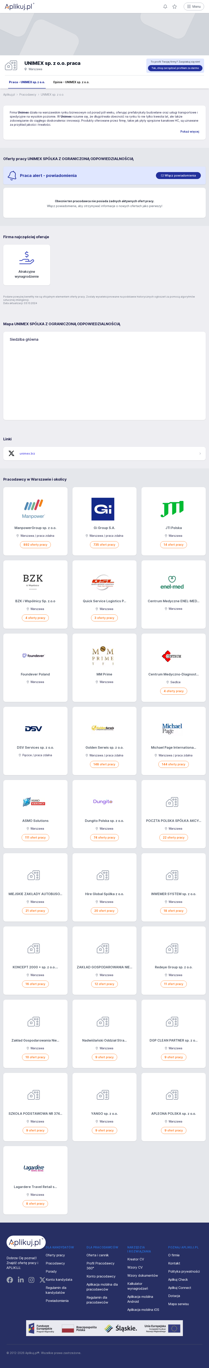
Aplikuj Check (178, 1279)
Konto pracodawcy (101, 1276)
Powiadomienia (57, 1301)
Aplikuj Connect (179, 1288)
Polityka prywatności (184, 1271)
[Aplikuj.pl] (26, 1242)
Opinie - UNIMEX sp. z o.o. (71, 82)
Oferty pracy (55, 1255)
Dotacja (174, 1296)
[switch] (178, 175)
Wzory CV (135, 1267)
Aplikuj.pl (9, 94)
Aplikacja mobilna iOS (143, 1310)
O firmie (174, 1255)
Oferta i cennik (98, 1255)
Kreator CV (135, 1259)
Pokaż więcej (189, 131)
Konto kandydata (59, 1279)
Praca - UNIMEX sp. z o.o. (27, 82)
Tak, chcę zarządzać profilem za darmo (175, 68)
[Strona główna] (19, 6)
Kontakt (174, 1263)
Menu (196, 6)
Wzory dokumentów (142, 1275)
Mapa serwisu (178, 1304)
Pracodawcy (27, 94)
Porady (51, 1271)
